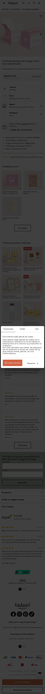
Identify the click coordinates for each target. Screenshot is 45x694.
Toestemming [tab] (8, 329)
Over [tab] (37, 329)
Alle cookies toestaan (12, 363)
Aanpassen (31, 363)
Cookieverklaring (9, 353)
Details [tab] (22, 329)
